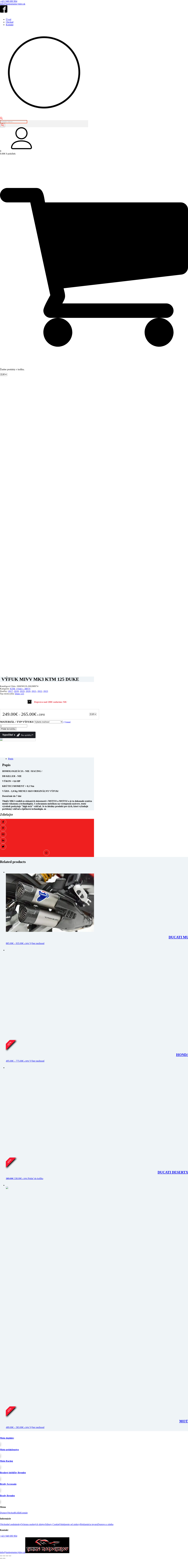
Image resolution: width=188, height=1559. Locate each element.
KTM (12, 689)
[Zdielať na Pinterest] (3, 828)
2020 (28, 691)
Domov (3, 1513)
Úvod (8, 19)
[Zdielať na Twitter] (3, 846)
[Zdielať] (7, 1555)
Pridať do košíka (8, 729)
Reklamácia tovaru (89, 1524)
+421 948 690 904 (8, 1)
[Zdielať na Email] (3, 834)
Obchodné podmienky (10, 1524)
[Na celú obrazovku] (4, 1555)
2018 (16, 691)
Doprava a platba (105, 1524)
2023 (45, 691)
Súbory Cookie (52, 1524)
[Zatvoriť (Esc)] (10, 1555)
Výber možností (37, 943)
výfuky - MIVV (23, 689)
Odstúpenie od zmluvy (69, 1524)
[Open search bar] (1, 119)
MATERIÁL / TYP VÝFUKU (17, 721)
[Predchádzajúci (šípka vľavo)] (1, 1558)
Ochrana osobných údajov (33, 1524)
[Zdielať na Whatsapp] (46, 853)
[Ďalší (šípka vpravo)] (4, 1558)
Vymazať (67, 722)
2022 (39, 691)
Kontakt (9, 24)
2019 (22, 691)
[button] (94, 138)
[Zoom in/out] (1, 1555)
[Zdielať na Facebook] (3, 822)
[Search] (2, 125)
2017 (10, 691)
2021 (34, 691)
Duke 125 (19, 694)
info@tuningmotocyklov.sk (12, 4)
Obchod (9, 22)
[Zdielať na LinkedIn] (3, 840)
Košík (17, 1513)
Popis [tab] (10, 758)
